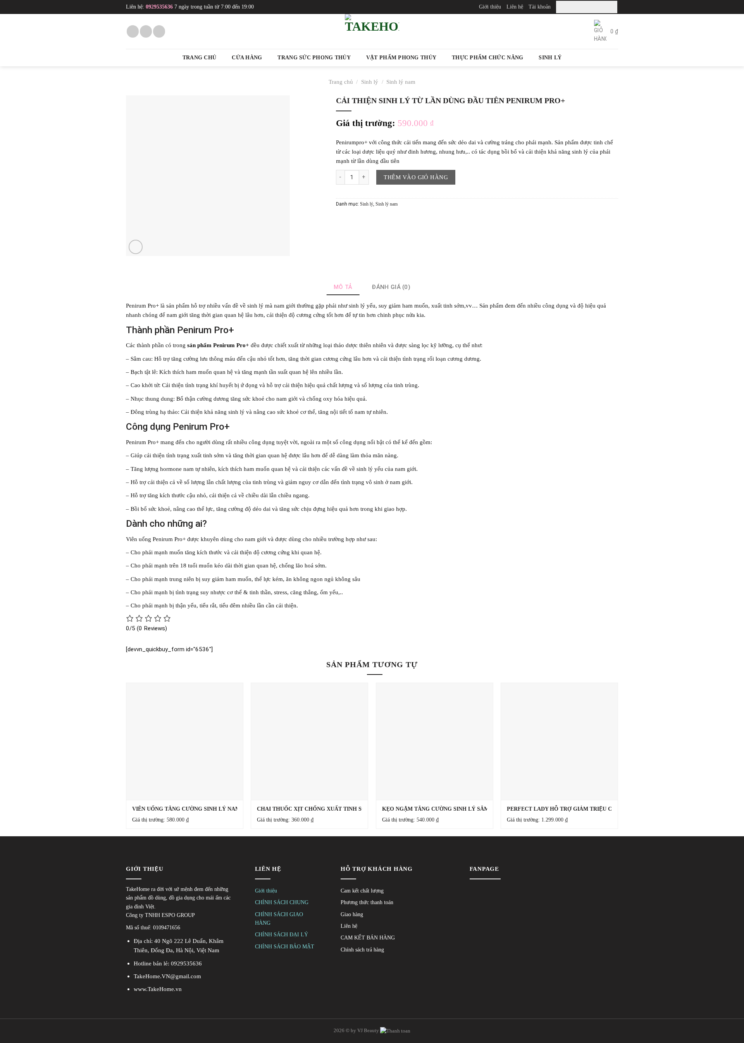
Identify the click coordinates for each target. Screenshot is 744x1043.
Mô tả (343, 287)
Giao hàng (352, 914)
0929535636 (159, 7)
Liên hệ (514, 6)
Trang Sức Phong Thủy (313, 58)
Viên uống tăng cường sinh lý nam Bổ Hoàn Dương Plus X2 (222, 809)
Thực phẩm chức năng (487, 58)
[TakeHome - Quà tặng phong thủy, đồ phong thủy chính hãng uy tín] (372, 31)
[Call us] (159, 31)
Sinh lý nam (400, 81)
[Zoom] (136, 247)
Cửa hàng (247, 58)
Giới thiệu (490, 6)
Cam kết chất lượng (362, 891)
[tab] (343, 287)
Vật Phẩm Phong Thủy (401, 58)
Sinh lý (550, 58)
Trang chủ (199, 58)
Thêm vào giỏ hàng (416, 177)
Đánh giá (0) (391, 287)
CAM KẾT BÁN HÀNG (368, 938)
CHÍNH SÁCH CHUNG (281, 902)
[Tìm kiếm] (610, 6)
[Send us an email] (146, 31)
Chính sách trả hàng (362, 950)
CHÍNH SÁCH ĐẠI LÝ (281, 934)
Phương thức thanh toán (367, 902)
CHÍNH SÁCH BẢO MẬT (284, 947)
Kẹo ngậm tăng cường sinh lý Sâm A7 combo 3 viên (460, 809)
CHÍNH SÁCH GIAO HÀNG (279, 919)
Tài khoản (540, 6)
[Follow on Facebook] (133, 31)
